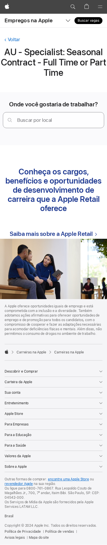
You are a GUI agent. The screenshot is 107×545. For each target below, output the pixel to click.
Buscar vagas (88, 21)
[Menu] (100, 7)
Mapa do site (39, 538)
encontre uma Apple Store (68, 479)
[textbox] (53, 120)
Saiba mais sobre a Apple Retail (51, 233)
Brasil (9, 516)
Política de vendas (59, 532)
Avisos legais (15, 538)
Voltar (14, 39)
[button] (73, 7)
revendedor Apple (19, 484)
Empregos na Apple (29, 20)
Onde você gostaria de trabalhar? (53, 104)
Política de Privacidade (23, 532)
